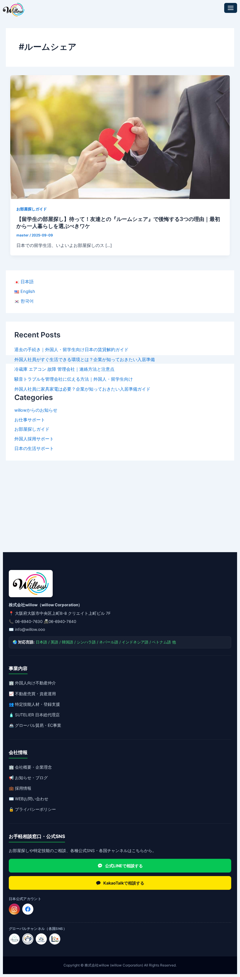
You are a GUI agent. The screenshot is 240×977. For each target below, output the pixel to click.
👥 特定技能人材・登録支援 (34, 704)
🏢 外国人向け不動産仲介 (32, 682)
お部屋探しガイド (31, 429)
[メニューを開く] (230, 8)
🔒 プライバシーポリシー (32, 809)
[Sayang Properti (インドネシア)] (27, 939)
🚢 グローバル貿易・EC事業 (35, 725)
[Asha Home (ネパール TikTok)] (41, 939)
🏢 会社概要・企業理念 (30, 767)
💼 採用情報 (20, 788)
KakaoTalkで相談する (123, 882)
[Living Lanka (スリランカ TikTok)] (54, 939)
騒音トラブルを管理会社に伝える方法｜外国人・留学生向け (73, 379)
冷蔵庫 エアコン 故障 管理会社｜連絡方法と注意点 (64, 369)
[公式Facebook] (27, 909)
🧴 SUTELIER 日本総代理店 (34, 714)
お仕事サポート (29, 420)
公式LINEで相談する (124, 865)
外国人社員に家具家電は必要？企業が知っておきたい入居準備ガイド (82, 389)
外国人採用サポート (34, 439)
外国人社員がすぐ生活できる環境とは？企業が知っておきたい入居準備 (84, 359)
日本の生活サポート (34, 448)
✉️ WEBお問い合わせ (28, 798)
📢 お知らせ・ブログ (28, 777)
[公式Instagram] (14, 909)
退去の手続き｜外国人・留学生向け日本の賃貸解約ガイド (71, 349)
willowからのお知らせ (35, 410)
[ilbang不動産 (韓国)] (14, 939)
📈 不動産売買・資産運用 (32, 693)
